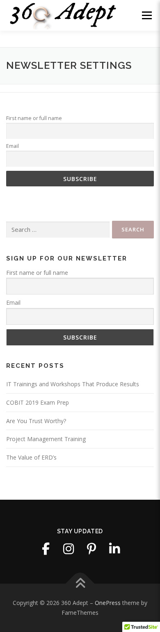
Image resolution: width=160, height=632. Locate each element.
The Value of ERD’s (31, 457)
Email (12, 146)
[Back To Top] (80, 583)
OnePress (108, 603)
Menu (146, 15)
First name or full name (34, 118)
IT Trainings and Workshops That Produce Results (72, 384)
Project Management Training (46, 439)
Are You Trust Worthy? (36, 421)
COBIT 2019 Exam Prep (37, 402)
